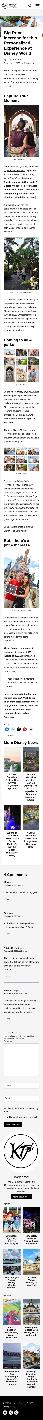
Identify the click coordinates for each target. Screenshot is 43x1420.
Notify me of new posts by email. (21, 1117)
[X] (11, 1412)
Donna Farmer (13, 59)
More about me (20, 1197)
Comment (9, 1041)
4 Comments (28, 63)
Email (8, 1098)
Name (8, 1085)
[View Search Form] (30, 6)
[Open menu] (37, 6)
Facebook (9, 717)
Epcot (19, 307)
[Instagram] (16, 1412)
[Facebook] (5, 1412)
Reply (8, 899)
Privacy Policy (9, 1407)
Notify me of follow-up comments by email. (21, 1109)
